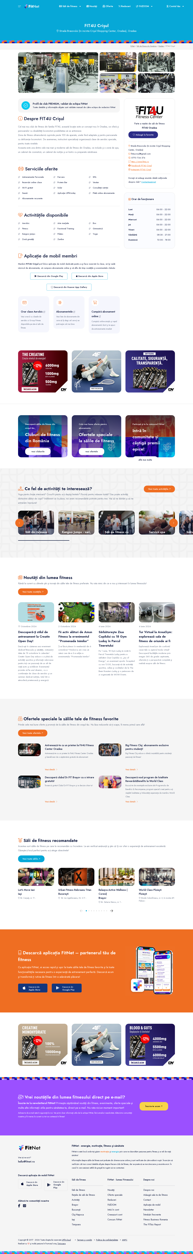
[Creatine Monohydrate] (43, 1045)
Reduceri (125, 6)
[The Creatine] (43, 371)
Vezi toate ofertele (31, 733)
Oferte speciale (115, 1195)
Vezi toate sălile (30, 858)
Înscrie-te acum (153, 1106)
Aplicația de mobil (151, 1204)
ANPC (124, 1240)
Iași (73, 1219)
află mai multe (145, 459)
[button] (86, 910)
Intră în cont (113, 1209)
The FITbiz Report (152, 1224)
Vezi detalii (50, 769)
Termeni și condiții (84, 1240)
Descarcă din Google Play (50, 276)
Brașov (75, 1204)
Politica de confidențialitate (107, 1240)
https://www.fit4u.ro (140, 161)
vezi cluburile (38, 451)
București (76, 1209)
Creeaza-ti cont (115, 1214)
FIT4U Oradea (149, 127)
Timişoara (61, 1243)
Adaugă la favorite (144, 134)
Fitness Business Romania (155, 1219)
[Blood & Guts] (150, 1045)
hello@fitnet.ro (26, 1161)
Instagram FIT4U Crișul (141, 169)
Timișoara (76, 1224)
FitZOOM (112, 1204)
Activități (76, 1199)
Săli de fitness (78, 1190)
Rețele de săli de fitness (83, 1195)
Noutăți (93, 6)
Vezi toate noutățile (32, 591)
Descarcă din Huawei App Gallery (70, 287)
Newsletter (148, 1209)
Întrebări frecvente (152, 1214)
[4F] (96, 371)
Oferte (109, 6)
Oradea (161, 46)
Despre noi (148, 1190)
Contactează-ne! (148, 182)
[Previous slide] (19, 523)
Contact (147, 1199)
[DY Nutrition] (150, 371)
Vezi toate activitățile (158, 489)
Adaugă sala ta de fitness (155, 1195)
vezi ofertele (91, 451)
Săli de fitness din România (147, 46)
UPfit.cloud (66, 1240)
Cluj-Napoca (78, 1214)
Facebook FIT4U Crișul (141, 165)
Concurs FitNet (115, 1219)
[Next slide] (173, 523)
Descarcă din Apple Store (90, 276)
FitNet (132, 46)
